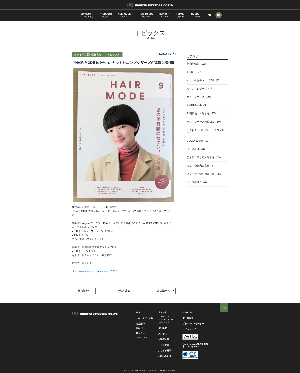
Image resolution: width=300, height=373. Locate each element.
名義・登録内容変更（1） (201, 165)
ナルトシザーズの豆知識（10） (204, 121)
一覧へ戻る (124, 290)
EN (209, 15)
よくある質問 (164, 350)
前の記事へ (84, 290)
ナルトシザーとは (85, 15)
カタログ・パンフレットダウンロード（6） (207, 131)
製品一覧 (139, 328)
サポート (164, 15)
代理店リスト (125, 15)
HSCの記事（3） (196, 149)
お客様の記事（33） (198, 105)
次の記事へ (163, 290)
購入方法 (146, 15)
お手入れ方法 (163, 322)
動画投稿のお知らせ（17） (202, 113)
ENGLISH (187, 312)
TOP (138, 312)
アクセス (162, 333)
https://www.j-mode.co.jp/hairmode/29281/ (95, 271)
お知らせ (180, 15)
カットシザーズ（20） (199, 97)
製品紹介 (106, 15)
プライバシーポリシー (193, 323)
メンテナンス (163, 316)
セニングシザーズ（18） (201, 88)
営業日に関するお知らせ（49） (204, 157)
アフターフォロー (165, 319)
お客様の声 (163, 339)
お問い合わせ (164, 356)
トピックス (163, 345)
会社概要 (162, 328)
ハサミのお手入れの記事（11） (204, 80)
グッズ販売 (195, 15)
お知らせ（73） (196, 72)
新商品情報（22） (197, 63)
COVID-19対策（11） (199, 140)
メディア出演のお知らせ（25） (204, 174)
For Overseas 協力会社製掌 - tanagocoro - (195, 345)
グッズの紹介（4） (197, 182)
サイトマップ (189, 329)
